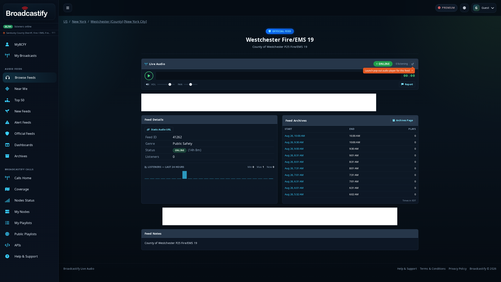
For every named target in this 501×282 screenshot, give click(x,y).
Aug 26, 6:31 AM (294, 181)
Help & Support (407, 268)
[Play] (149, 75)
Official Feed (281, 31)
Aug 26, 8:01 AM (294, 162)
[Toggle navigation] (67, 8)
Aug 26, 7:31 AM (294, 168)
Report (408, 84)
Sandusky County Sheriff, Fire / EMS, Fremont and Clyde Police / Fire (28, 32)
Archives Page (404, 120)
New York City (135, 21)
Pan (180, 84)
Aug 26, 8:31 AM (294, 155)
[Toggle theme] (464, 8)
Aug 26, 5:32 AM (294, 194)
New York (79, 21)
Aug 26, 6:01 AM (294, 188)
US (65, 21)
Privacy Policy (458, 268)
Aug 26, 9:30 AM (294, 142)
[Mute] (147, 84)
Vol (153, 84)
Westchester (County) (107, 21)
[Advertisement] (258, 102)
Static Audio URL (160, 129)
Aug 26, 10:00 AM (295, 135)
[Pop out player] (412, 63)
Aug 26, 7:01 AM (294, 175)
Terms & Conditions (433, 268)
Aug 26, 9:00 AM (294, 148)
